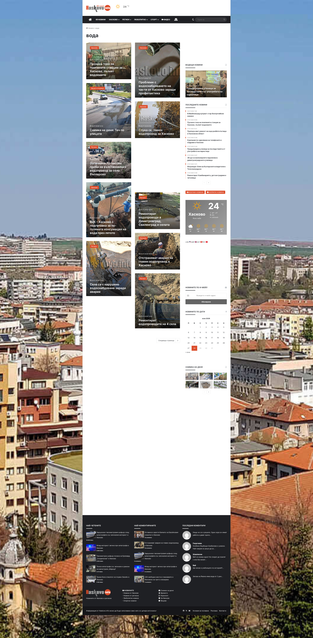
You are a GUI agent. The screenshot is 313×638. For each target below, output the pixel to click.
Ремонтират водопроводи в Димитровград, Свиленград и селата (154, 219)
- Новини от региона (130, 596)
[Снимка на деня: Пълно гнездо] (206, 384)
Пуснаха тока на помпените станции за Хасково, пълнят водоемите (106, 69)
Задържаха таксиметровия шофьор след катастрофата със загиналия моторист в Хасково (113, 534)
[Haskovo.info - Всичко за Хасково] (98, 8)
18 (218, 338)
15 (200, 338)
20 (189, 343)
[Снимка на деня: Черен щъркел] (220, 384)
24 (212, 343)
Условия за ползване (201, 611)
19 (224, 338)
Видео (167, 19)
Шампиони (197, 554)
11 (218, 332)
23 (206, 343)
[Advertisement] (157, 166)
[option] (206, 83)
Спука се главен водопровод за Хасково (156, 132)
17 (212, 338)
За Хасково (164, 598)
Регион (125, 19)
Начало (91, 28)
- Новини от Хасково (130, 593)
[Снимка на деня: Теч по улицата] (206, 376)
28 (194, 348)
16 (206, 338)
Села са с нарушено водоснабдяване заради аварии (108, 288)
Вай (194, 565)
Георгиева (197, 543)
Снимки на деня (166, 590)
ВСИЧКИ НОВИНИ (196, 192)
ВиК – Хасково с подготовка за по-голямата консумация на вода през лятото (108, 227)
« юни (187, 352)
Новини (102, 19)
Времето (164, 593)
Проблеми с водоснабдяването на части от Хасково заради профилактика (157, 87)
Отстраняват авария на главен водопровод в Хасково (156, 261)
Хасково (113, 19)
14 (194, 338)
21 (194, 343)
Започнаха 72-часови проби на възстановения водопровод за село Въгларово (108, 168)
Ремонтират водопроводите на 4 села (157, 322)
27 (188, 348)
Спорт (154, 19)
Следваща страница (166, 340)
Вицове (163, 601)
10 (212, 332)
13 (188, 338)
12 (224, 332)
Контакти (222, 611)
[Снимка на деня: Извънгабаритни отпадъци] (220, 376)
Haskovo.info (104, 611)
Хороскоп (164, 596)
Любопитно (140, 19)
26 (224, 343)
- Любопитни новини (130, 598)
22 (200, 343)
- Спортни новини (129, 601)
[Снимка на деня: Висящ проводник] (192, 384)
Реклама (214, 611)
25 (218, 343)
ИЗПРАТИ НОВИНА (216, 192)
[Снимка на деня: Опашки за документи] (192, 376)
